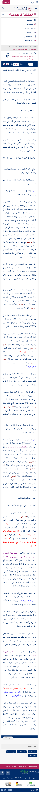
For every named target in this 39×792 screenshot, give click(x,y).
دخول (6, 2)
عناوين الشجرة (11, 751)
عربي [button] (33, 2)
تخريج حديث (32, 755)
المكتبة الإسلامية (21, 14)
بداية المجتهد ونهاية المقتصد (23, 46)
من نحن (8, 766)
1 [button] (31, 64)
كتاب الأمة (29, 24)
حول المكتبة (29, 28)
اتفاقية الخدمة (22, 766)
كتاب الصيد (13, 46)
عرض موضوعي (28, 36)
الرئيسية (33, 46)
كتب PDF (30, 20)
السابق (10, 738)
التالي (5, 738)
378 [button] (17, 65)
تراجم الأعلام (29, 40)
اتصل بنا (14, 766)
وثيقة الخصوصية (33, 766)
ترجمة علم (22, 751)
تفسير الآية (32, 751)
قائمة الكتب (29, 32)
